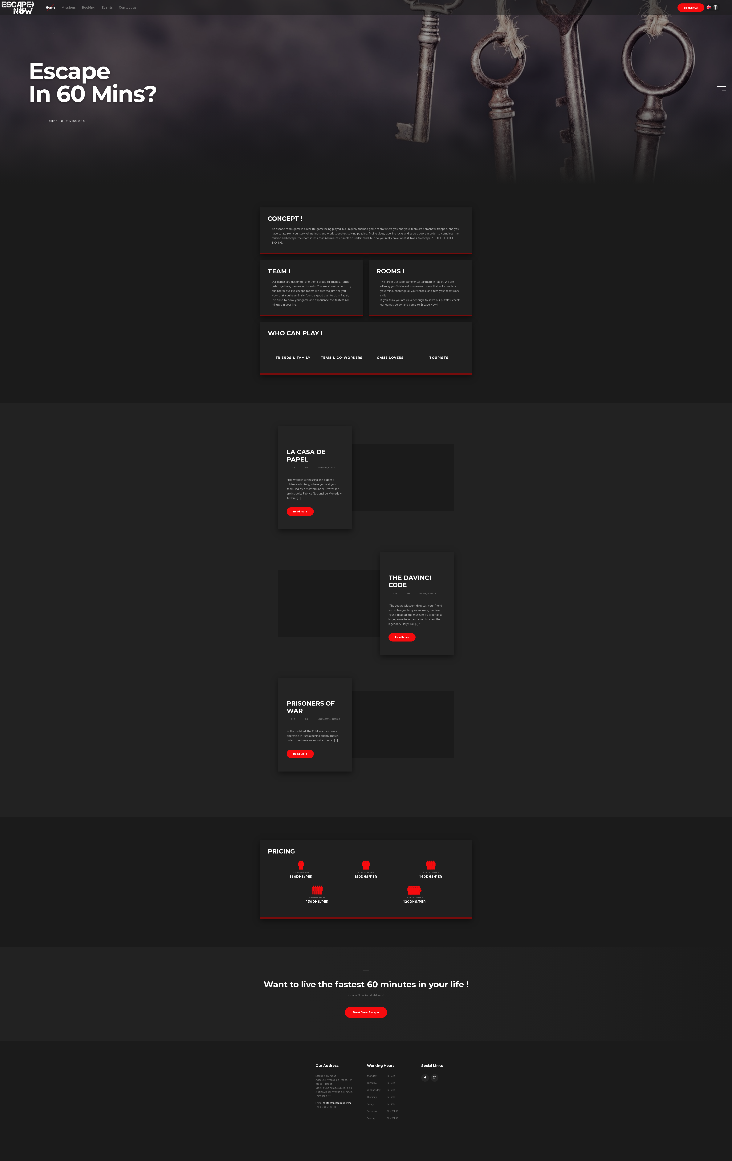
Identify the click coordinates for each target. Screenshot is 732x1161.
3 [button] (719, 95)
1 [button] (719, 88)
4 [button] (719, 99)
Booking (89, 7)
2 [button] (719, 91)
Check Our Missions (67, 121)
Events (107, 7)
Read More (300, 511)
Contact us (127, 7)
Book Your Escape (366, 1012)
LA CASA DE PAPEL (306, 455)
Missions (69, 7)
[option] (366, 92)
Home (50, 7)
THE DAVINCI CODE (409, 581)
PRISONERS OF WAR (311, 707)
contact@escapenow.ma (337, 1103)
